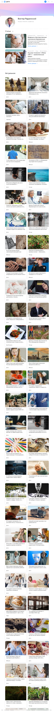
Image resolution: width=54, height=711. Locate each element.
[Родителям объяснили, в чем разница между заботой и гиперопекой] (38, 651)
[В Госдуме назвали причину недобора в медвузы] (15, 584)
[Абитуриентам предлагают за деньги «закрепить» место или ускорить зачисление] (38, 561)
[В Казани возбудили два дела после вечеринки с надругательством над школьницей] (15, 178)
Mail (2, 710)
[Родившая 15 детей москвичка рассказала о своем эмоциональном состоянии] (15, 290)
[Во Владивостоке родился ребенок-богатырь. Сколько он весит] (15, 132)
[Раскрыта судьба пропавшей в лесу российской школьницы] (38, 110)
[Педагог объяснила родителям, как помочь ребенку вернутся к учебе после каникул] (38, 674)
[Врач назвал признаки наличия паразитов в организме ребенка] (15, 561)
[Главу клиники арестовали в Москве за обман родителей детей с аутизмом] (15, 426)
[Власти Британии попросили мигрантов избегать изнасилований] (38, 358)
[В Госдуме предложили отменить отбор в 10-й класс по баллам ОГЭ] (38, 448)
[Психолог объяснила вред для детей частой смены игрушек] (38, 629)
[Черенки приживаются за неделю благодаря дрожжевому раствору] (38, 696)
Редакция (33, 710)
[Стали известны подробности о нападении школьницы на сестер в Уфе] (38, 426)
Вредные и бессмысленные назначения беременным (37, 38)
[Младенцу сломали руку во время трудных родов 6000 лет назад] (15, 403)
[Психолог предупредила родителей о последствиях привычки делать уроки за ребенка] (38, 538)
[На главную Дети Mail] (8, 1)
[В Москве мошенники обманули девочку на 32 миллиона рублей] (38, 290)
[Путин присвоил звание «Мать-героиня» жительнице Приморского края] (38, 313)
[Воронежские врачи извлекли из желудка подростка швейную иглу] (15, 223)
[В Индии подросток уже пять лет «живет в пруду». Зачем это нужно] (15, 493)
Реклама (12, 710)
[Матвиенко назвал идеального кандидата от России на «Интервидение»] (38, 268)
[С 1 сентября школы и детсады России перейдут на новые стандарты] (38, 132)
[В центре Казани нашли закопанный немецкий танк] (15, 245)
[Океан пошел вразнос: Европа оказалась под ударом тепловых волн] (38, 178)
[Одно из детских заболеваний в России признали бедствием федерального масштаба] (15, 358)
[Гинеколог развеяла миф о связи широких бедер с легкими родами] (15, 674)
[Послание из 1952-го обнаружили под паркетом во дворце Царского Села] (38, 155)
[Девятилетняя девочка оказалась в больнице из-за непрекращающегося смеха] (38, 87)
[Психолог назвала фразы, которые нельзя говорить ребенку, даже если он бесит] (38, 584)
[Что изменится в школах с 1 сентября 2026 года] (38, 606)
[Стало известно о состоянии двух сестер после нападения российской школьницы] (15, 155)
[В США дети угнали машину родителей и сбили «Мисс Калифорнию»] (15, 471)
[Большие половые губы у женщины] (15, 110)
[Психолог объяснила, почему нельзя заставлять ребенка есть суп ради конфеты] (15, 200)
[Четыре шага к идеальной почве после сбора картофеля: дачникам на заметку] (15, 629)
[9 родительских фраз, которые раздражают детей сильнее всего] (15, 268)
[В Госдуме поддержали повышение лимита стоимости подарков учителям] (38, 381)
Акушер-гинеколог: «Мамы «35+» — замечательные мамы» (37, 54)
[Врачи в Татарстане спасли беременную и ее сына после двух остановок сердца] (38, 200)
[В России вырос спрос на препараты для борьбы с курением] (15, 651)
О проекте (28, 710)
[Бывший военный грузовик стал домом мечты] (38, 516)
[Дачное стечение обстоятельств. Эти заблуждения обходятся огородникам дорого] (38, 335)
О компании (6, 710)
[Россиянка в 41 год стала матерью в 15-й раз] (38, 471)
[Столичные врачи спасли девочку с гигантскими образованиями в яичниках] (38, 403)
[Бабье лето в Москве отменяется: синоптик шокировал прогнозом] (38, 223)
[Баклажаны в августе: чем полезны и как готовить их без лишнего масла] (15, 335)
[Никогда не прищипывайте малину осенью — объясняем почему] (38, 245)
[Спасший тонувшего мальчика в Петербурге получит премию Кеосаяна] (38, 493)
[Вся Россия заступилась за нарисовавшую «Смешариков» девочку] (15, 448)
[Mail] (5, 1)
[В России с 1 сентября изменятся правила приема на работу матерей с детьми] (15, 538)
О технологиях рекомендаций (42, 710)
